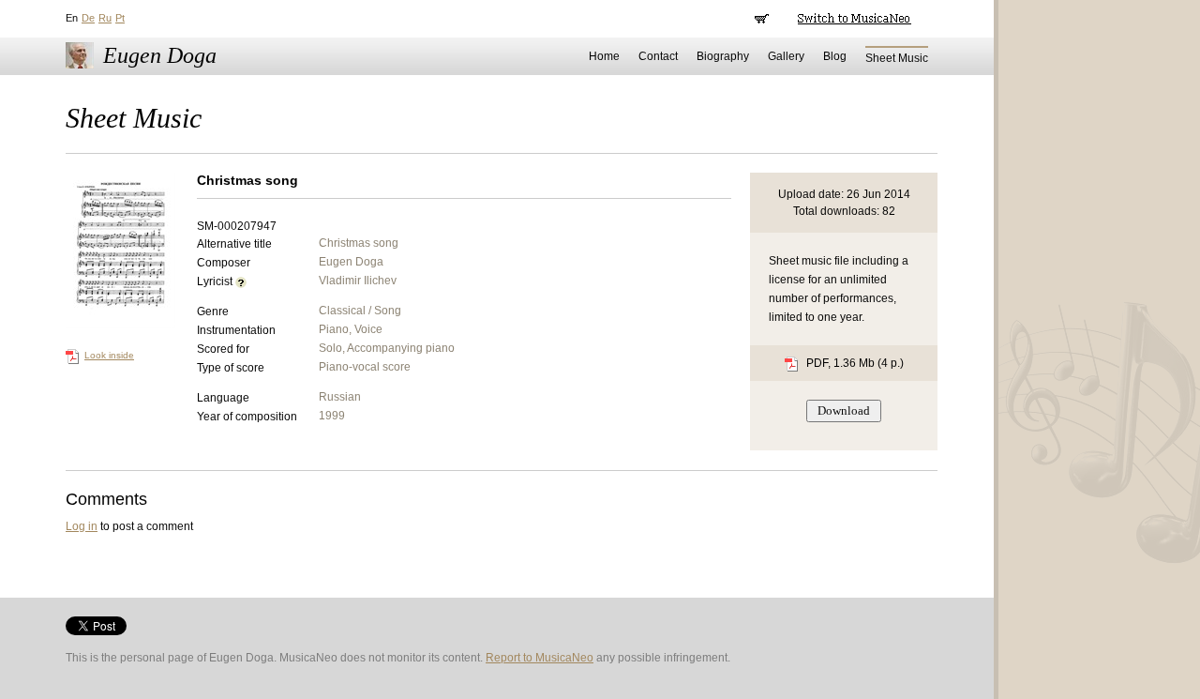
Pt (120, 17)
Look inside (109, 355)
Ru (105, 17)
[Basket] (762, 18)
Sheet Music (896, 58)
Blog (835, 56)
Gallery (786, 56)
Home (604, 56)
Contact (658, 56)
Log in (82, 526)
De (88, 17)
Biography (723, 56)
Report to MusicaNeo (539, 657)
